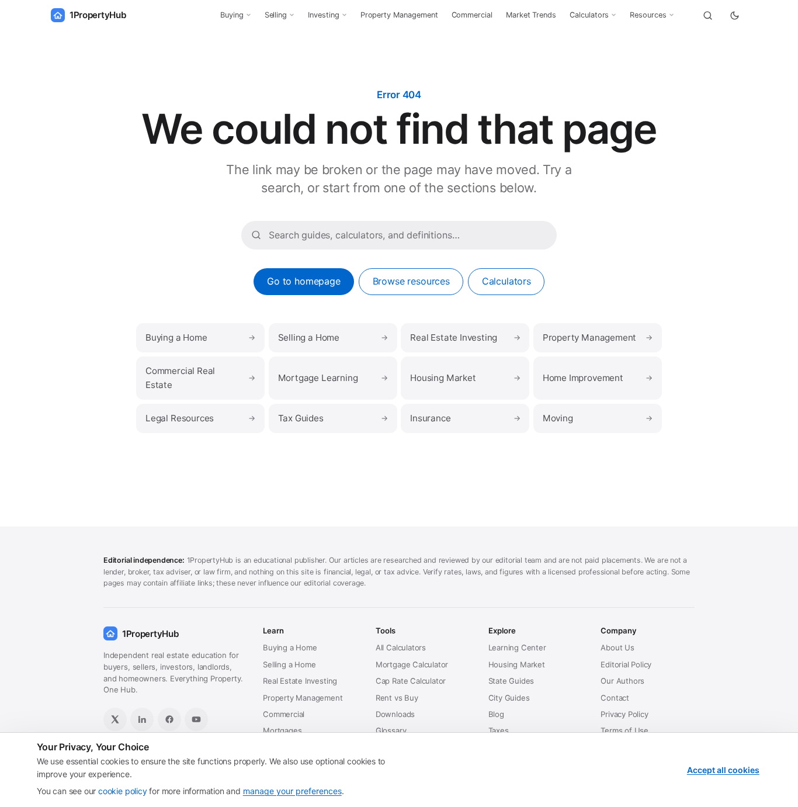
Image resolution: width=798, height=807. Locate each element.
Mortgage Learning (333, 377)
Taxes (498, 730)
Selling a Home (333, 337)
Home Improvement (598, 377)
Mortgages (282, 730)
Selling (276, 15)
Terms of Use (624, 730)
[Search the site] (707, 15)
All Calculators (401, 647)
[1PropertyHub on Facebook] (169, 719)
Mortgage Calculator (412, 664)
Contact (615, 697)
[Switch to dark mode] (734, 15)
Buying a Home (200, 337)
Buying (232, 15)
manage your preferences (292, 791)
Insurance (465, 418)
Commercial (472, 15)
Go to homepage (304, 281)
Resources (648, 15)
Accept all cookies (723, 770)
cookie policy (122, 791)
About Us (617, 647)
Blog (496, 714)
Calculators (589, 15)
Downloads (395, 714)
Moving (598, 418)
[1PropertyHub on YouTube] (196, 719)
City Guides (509, 697)
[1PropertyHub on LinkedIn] (142, 719)
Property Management (399, 15)
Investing (323, 15)
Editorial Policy (626, 664)
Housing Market (465, 377)
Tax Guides (333, 418)
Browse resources (411, 281)
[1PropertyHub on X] (115, 719)
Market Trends (531, 15)
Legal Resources (200, 418)
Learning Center (517, 647)
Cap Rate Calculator (411, 680)
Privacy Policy (624, 714)
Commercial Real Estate (200, 377)
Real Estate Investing (465, 337)
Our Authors (622, 680)
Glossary (391, 730)
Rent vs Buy (397, 697)
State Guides (511, 680)
